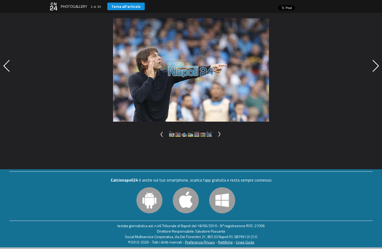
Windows (222, 200)
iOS (186, 200)
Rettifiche (225, 242)
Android (149, 200)
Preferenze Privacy (200, 242)
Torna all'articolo (126, 6)
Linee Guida (245, 242)
